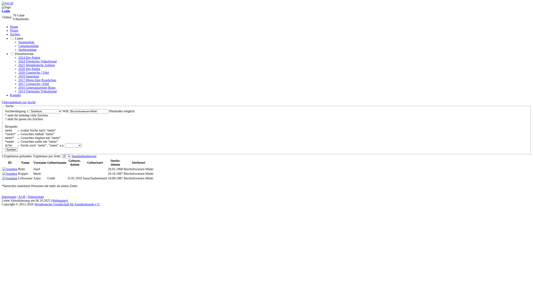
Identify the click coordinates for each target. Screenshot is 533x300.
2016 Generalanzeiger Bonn (36, 87)
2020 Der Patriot (29, 69)
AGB (21, 197)
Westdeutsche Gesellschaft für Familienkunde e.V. (67, 204)
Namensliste (26, 42)
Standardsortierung (84, 156)
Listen (19, 38)
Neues (14, 30)
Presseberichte (24, 54)
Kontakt (15, 95)
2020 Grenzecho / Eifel (33, 72)
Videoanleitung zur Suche (19, 102)
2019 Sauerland (28, 76)
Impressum (9, 197)
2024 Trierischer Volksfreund (37, 61)
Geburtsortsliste (28, 46)
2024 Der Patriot (29, 57)
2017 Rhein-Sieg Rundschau (37, 80)
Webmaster (59, 200)
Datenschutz (36, 197)
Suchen (15, 34)
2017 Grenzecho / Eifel (33, 84)
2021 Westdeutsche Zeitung (36, 65)
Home (14, 27)
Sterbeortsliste (27, 49)
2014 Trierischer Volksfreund (37, 91)
